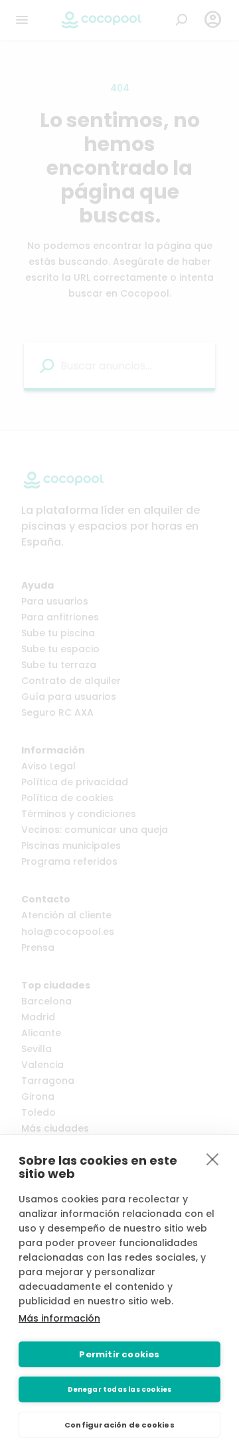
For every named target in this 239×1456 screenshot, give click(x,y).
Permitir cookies (119, 1354)
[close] (212, 1158)
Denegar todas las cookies (120, 1389)
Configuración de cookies (119, 1425)
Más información (59, 1318)
